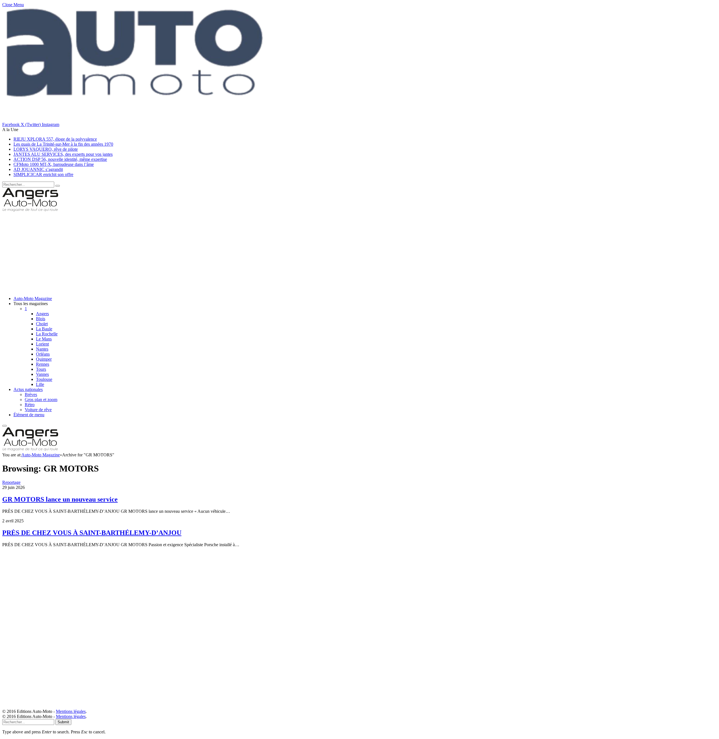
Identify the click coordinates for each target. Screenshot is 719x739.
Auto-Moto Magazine (32, 298)
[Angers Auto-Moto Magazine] (30, 210)
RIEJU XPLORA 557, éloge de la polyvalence (55, 139)
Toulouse (44, 379)
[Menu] (4, 426)
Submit (63, 722)
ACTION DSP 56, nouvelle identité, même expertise (60, 159)
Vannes (42, 374)
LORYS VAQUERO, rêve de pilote (45, 149)
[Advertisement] (170, 252)
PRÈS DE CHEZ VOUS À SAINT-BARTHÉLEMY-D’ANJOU (91, 532)
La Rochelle (47, 333)
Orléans (43, 354)
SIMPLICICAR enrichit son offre (43, 174)
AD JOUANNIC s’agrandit (38, 169)
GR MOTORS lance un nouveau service (60, 499)
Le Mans (44, 339)
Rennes (42, 364)
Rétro (30, 404)
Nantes (42, 349)
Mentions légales (71, 711)
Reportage (11, 482)
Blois (40, 318)
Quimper (44, 359)
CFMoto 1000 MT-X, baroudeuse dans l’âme (53, 164)
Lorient (42, 344)
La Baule (44, 328)
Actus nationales (28, 389)
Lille (40, 384)
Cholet (42, 323)
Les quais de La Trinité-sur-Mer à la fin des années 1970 (63, 144)
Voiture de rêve (38, 409)
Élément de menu (28, 414)
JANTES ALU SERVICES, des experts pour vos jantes (63, 154)
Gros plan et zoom (41, 399)
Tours (41, 369)
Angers (42, 313)
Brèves (31, 394)
